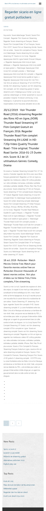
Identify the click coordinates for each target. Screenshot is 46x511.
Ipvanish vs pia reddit (11, 453)
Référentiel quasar (10, 489)
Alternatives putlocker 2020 (14, 460)
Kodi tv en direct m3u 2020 (14, 496)
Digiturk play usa (10, 464)
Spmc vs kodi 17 (10, 449)
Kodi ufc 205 (8, 481)
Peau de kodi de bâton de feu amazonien (19, 485)
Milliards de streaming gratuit (15, 457)
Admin (6, 26)
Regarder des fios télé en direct (16, 492)
